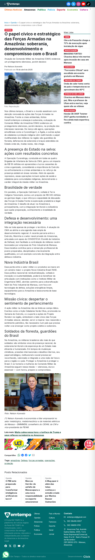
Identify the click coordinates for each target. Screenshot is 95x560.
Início (6, 23)
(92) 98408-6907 (74, 521)
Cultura (84, 9)
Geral (51, 530)
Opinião (14, 23)
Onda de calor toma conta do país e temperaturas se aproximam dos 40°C (77, 86)
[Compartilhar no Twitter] (29, 455)
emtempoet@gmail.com (76, 517)
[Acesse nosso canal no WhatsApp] (5, 554)
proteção (8, 463)
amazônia (15, 460)
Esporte (61, 9)
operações (50, 460)
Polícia (51, 9)
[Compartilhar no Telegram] (22, 455)
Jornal (51, 534)
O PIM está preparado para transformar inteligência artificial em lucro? (12, 490)
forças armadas (36, 460)
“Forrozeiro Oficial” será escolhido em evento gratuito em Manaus (76, 73)
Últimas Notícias (13, 9)
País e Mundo (54, 514)
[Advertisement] (47, 16)
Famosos (52, 522)
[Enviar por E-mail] (33, 455)
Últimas (37, 514)
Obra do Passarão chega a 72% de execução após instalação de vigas (77, 43)
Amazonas (30, 9)
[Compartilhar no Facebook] (26, 455)
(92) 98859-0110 (74, 525)
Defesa (24, 460)
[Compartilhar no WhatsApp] (19, 455)
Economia (72, 9)
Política (41, 9)
